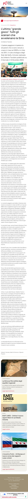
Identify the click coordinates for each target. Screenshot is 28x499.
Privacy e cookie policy (14, 483)
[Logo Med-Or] (8, 3)
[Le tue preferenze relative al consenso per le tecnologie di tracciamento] (25, 496)
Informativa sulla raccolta (9, 497)
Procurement (14, 488)
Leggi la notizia (6, 429)
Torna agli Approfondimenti (11, 20)
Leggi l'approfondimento (8, 391)
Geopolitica (13, 25)
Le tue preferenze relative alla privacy (15, 494)
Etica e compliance (14, 486)
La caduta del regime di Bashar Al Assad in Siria (14, 79)
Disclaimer (14, 485)
